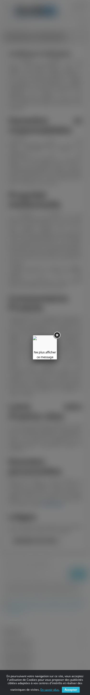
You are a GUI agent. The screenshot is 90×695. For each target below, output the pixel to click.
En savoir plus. (50, 690)
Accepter (71, 690)
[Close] (57, 335)
